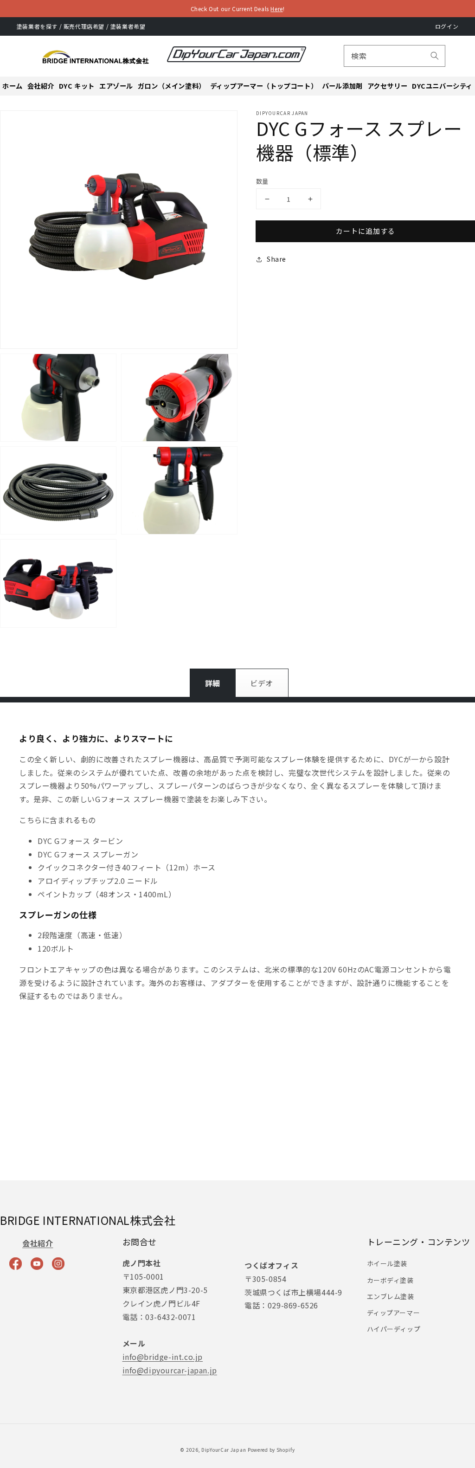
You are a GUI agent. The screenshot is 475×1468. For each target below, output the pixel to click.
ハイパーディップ (394, 1328)
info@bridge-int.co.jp (162, 1356)
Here (276, 9)
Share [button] (276, 259)
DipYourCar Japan (223, 1449)
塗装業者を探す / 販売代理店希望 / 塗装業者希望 (81, 26)
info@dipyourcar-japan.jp (169, 1370)
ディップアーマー (393, 1312)
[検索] (434, 55)
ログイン (446, 26)
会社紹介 (37, 1243)
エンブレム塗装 (390, 1296)
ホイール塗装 (387, 1263)
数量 (262, 181)
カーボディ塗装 (390, 1280)
